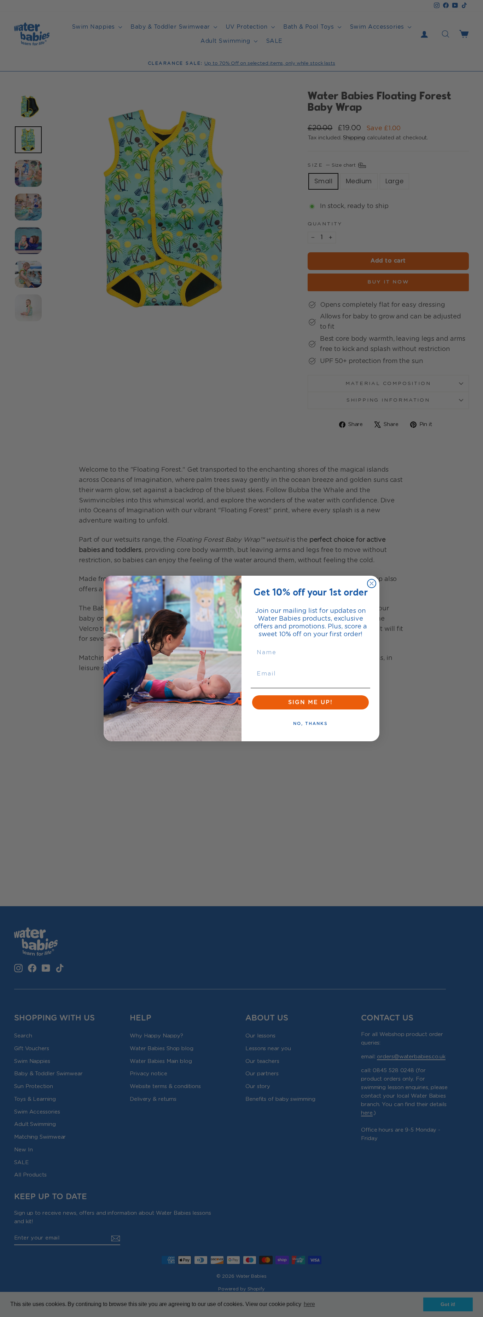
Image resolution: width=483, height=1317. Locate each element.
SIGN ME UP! (310, 702)
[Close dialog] (371, 583)
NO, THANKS (310, 723)
